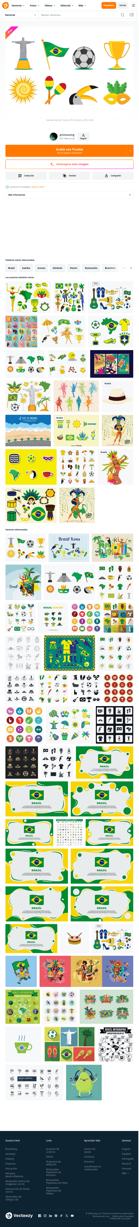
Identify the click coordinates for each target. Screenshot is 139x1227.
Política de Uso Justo (117, 1216)
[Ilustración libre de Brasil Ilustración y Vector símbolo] (28, 394)
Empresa (10, 1161)
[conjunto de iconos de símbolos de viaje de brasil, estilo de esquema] (23, 651)
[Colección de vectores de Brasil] (69, 546)
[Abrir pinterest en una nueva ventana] (56, 1214)
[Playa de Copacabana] (28, 429)
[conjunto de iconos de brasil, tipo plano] (21, 330)
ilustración (91, 266)
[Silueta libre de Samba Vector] (76, 394)
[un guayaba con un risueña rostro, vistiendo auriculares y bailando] (84, 1081)
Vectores (17, 5)
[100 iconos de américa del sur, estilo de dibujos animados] (69, 830)
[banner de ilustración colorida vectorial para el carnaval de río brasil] (111, 362)
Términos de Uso (98, 1214)
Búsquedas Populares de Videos (52, 1191)
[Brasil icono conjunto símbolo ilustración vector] (53, 616)
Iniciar (123, 5)
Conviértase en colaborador (91, 1166)
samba (26, 266)
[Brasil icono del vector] (31, 465)
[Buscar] (123, 15)
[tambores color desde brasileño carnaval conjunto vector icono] (74, 936)
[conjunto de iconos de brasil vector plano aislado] (77, 465)
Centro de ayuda (88, 1148)
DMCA (48, 1154)
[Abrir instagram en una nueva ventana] (45, 1214)
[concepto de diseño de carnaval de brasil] (86, 969)
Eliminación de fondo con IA (13, 1188)
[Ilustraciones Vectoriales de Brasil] (69, 651)
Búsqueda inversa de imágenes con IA (16, 1181)
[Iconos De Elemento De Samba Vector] (76, 429)
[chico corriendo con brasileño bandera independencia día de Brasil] (21, 969)
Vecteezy (10, 1152)
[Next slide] (125, 266)
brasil (11, 266)
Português (125, 1156)
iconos (41, 266)
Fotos (33, 5)
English (123, 1147)
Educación (11, 1166)
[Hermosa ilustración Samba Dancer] (117, 429)
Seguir (83, 138)
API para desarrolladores (14, 1173)
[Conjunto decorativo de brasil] (69, 295)
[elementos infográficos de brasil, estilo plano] (22, 1005)
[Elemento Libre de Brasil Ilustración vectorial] (28, 295)
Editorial (65, 5)
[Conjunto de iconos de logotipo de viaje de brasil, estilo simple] (20, 687)
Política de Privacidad (120, 1214)
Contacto (88, 1154)
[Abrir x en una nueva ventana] (66, 1214)
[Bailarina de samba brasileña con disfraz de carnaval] (115, 465)
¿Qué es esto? (38, 186)
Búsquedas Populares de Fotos (52, 1180)
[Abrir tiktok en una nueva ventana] (61, 1214)
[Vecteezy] (5, 5)
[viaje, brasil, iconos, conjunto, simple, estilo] (86, 687)
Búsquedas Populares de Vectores (52, 1170)
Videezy (9, 1156)
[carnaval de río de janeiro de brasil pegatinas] (106, 1005)
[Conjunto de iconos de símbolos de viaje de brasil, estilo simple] (57, 761)
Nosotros (88, 1159)
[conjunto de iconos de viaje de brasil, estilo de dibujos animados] (20, 616)
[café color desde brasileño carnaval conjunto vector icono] (23, 1042)
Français (124, 1166)
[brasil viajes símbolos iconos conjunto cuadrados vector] (114, 723)
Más (80, 5)
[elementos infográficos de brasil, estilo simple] (115, 1042)
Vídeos (48, 5)
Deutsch (124, 1161)
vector (73, 266)
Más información (16, 193)
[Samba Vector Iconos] (30, 503)
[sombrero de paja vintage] (117, 394)
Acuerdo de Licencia (51, 1148)
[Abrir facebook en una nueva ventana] (39, 1214)
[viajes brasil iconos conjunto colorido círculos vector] (24, 723)
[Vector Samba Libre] (62, 330)
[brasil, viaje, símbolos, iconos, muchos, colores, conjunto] (86, 616)
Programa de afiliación (52, 1161)
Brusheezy (11, 1147)
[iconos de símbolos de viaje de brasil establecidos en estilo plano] (115, 580)
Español (123, 1152)
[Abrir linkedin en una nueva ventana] (50, 1214)
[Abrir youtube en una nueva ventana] (72, 1214)
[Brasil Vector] (110, 330)
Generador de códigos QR (13, 1196)
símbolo (57, 266)
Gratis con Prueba (69, 150)
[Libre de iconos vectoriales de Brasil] (110, 295)
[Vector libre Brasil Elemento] (67, 362)
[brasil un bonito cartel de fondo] (112, 546)
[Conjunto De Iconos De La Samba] (25, 362)
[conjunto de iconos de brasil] (60, 1005)
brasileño (110, 266)
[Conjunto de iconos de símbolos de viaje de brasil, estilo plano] (118, 616)
